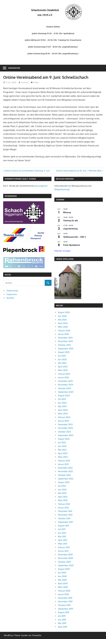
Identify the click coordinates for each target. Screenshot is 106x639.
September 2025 (65, 348)
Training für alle (70, 220)
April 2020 (63, 583)
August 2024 (64, 395)
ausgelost (42, 185)
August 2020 (64, 569)
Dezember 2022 (65, 467)
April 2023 (62, 453)
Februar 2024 (64, 417)
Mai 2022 (62, 493)
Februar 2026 (64, 330)
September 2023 (65, 435)
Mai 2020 (62, 580)
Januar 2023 (63, 464)
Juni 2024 (62, 402)
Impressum (12, 294)
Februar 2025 (64, 374)
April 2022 (62, 496)
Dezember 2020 (65, 554)
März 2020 (63, 587)
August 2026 (64, 312)
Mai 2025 (62, 363)
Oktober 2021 (64, 518)
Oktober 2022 (64, 475)
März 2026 (63, 326)
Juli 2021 (61, 529)
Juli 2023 (62, 442)
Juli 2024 (62, 399)
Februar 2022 (64, 504)
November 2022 (65, 471)
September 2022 (65, 478)
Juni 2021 (62, 533)
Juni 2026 (62, 316)
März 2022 (63, 500)
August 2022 (64, 482)
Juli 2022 (62, 486)
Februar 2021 (64, 547)
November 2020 (65, 558)
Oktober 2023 (64, 431)
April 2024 (63, 410)
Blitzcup (67, 212)
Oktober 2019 (64, 605)
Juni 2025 (62, 359)
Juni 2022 (62, 489)
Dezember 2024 (65, 381)
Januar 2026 (63, 334)
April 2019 (62, 627)
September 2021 (65, 522)
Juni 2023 (62, 446)
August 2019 (63, 612)
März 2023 (63, 457)
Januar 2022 (63, 507)
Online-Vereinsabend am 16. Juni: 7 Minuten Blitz (78, 170)
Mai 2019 (62, 623)
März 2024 (63, 413)
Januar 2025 (63, 377)
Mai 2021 (62, 536)
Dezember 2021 (65, 511)
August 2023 (64, 439)
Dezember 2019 (65, 598)
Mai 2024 (62, 406)
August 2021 (63, 525)
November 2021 (65, 514)
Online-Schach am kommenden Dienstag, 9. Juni (27, 170)
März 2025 (63, 370)
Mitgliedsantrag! (62, 189)
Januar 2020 (63, 594)
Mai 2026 (62, 319)
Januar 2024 (63, 421)
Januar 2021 (63, 551)
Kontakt (10, 298)
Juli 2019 (62, 616)
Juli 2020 (62, 572)
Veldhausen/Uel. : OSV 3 (74, 236)
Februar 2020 (64, 590)
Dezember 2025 (65, 337)
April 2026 (63, 323)
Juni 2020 (62, 576)
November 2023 (65, 428)
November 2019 (65, 601)
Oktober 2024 (64, 388)
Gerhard (24, 82)
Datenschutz (12, 290)
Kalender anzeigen (62, 250)
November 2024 (65, 384)
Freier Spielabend (71, 245)
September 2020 (65, 565)
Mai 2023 (62, 449)
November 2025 (65, 341)
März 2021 (62, 543)
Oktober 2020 (64, 562)
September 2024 (65, 392)
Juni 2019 (62, 619)
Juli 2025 (62, 355)
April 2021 (62, 540)
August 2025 (64, 352)
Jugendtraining (70, 228)
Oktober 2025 (64, 345)
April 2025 (63, 366)
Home (36, 82)
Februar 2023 (64, 460)
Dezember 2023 (65, 424)
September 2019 (65, 608)
